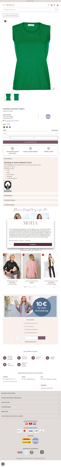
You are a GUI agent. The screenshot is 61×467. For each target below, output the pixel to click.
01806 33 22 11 (10, 379)
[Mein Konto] (48, 5)
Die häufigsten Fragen (50, 379)
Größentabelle (54, 130)
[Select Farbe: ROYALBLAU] (10, 127)
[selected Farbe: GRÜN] (4, 127)
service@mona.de (29, 379)
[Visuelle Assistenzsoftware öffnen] (41, 452)
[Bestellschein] (54, 5)
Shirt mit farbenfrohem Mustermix (31, 281)
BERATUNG (4, 411)
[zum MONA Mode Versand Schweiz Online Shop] (30, 424)
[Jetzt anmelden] (41, 337)
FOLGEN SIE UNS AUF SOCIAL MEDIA (12, 416)
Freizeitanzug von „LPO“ (51, 281)
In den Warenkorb (31, 142)
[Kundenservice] (3, 464)
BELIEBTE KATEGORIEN (8, 393)
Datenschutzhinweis (30, 341)
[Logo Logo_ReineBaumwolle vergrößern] (7, 186)
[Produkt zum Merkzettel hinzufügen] (34, 137)
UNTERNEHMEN (6, 407)
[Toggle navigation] (3, 5)
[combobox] (30, 9)
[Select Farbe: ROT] (7, 127)
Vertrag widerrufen (47, 388)
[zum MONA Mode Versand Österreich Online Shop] (26, 424)
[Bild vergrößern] (53, 88)
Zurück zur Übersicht (11, 15)
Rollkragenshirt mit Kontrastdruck (12, 281)
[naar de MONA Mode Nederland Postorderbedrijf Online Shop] (34, 424)
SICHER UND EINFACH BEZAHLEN (11, 398)
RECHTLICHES (5, 402)
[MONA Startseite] (10, 5)
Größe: (4, 130)
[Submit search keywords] (56, 9)
